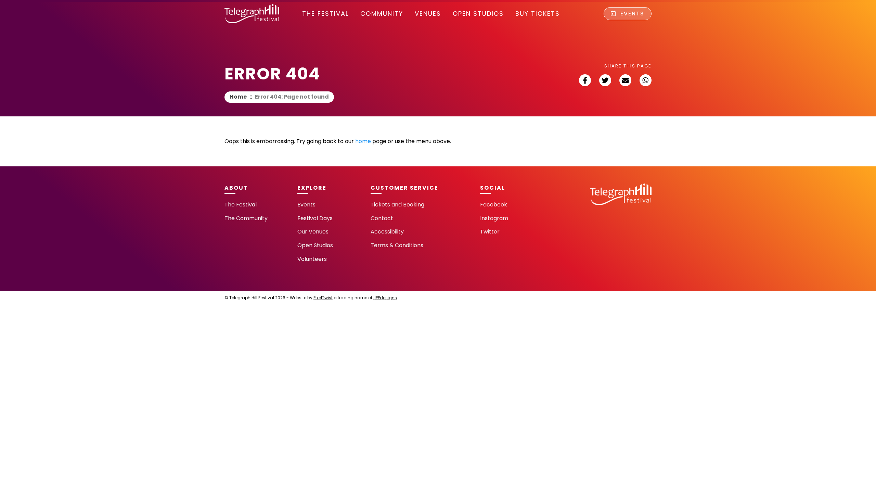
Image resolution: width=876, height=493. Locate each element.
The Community (246, 218)
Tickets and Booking (397, 204)
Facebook (493, 204)
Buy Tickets (537, 13)
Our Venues (312, 232)
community (381, 13)
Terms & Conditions (397, 245)
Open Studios (478, 13)
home (363, 141)
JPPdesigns (385, 298)
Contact (382, 218)
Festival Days (315, 218)
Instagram (494, 218)
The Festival (325, 13)
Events (631, 13)
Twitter (490, 232)
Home (238, 97)
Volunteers (312, 259)
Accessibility (387, 232)
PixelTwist (323, 298)
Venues (428, 13)
